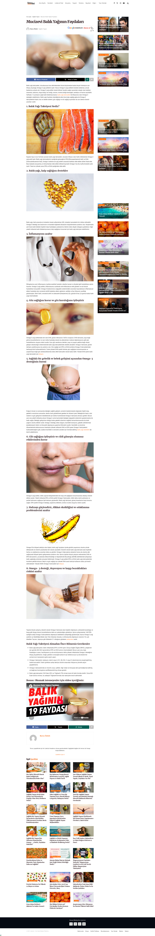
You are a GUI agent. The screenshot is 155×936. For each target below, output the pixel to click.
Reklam (121, 931)
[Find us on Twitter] (117, 3)
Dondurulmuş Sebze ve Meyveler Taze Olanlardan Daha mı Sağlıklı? (35, 862)
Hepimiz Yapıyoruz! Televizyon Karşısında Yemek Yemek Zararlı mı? (112, 310)
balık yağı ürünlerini (83, 430)
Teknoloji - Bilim (104, 281)
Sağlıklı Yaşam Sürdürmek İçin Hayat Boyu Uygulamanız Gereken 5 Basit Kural (83, 818)
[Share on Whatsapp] (87, 79)
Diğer (94, 3)
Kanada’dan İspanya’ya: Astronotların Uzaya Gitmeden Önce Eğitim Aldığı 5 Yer (112, 290)
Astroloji (54, 880)
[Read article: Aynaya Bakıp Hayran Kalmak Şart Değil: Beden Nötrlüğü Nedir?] (60, 853)
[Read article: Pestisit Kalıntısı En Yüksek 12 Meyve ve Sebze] (36, 877)
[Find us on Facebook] (114, 3)
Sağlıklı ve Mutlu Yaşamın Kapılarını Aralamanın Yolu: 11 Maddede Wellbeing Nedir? (60, 840)
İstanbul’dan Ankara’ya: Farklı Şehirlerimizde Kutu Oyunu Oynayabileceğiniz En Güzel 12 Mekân (113, 272)
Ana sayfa (28, 16)
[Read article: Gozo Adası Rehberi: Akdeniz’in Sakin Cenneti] (36, 897)
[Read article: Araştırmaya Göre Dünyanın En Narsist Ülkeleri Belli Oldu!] (83, 897)
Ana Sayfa (42, 3)
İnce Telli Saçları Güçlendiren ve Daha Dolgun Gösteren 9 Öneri (83, 840)
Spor (100, 36)
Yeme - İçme (54, 771)
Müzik (76, 880)
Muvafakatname (105, 931)
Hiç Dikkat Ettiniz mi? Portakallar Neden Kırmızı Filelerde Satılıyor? (59, 906)
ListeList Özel (59, 3)
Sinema (81, 3)
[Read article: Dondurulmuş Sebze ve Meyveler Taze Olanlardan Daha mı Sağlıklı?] (36, 853)
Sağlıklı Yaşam (36, 16)
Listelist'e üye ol (60, 754)
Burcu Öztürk (34, 29)
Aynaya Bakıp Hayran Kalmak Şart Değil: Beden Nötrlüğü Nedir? (60, 862)
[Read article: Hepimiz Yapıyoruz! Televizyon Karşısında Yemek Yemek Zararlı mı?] (113, 305)
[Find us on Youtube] (124, 3)
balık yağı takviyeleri (63, 95)
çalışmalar (69, 639)
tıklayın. (41, 354)
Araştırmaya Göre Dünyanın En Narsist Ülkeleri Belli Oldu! (110, 251)
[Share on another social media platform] (92, 79)
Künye (87, 931)
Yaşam (74, 3)
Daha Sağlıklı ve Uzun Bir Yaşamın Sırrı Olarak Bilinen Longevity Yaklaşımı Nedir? (60, 796)
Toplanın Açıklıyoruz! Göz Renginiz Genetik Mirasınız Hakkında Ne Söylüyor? (112, 27)
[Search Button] (128, 3)
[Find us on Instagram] (120, 3)
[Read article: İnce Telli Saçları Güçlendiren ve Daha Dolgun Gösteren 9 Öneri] (83, 831)
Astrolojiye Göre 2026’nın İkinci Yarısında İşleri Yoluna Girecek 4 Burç (60, 886)
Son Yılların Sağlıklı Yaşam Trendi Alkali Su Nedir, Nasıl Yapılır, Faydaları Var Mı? (83, 776)
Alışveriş (67, 3)
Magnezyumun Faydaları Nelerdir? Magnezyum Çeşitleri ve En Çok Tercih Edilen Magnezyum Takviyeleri (82, 864)
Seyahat (88, 3)
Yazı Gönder (102, 3)
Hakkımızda (80, 931)
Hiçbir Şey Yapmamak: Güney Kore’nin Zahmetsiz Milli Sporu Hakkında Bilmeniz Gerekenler (110, 46)
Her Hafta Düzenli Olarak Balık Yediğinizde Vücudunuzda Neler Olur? (35, 776)
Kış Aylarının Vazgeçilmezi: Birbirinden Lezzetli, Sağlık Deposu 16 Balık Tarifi (59, 776)
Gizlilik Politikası (94, 931)
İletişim (127, 931)
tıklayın (61, 564)
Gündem (50, 3)
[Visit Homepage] (31, 3)
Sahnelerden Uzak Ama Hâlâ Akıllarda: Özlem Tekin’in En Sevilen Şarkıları (83, 886)
